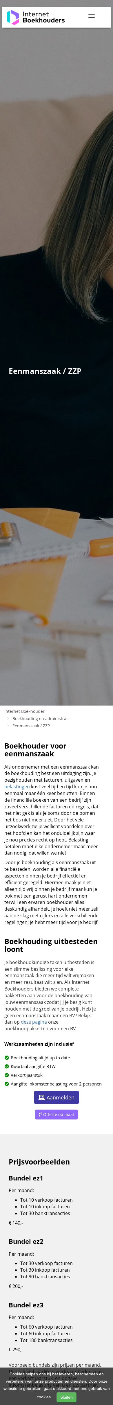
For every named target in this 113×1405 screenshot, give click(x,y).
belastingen (17, 786)
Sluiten (66, 1397)
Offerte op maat (58, 1114)
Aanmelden (60, 1097)
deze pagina (34, 1022)
